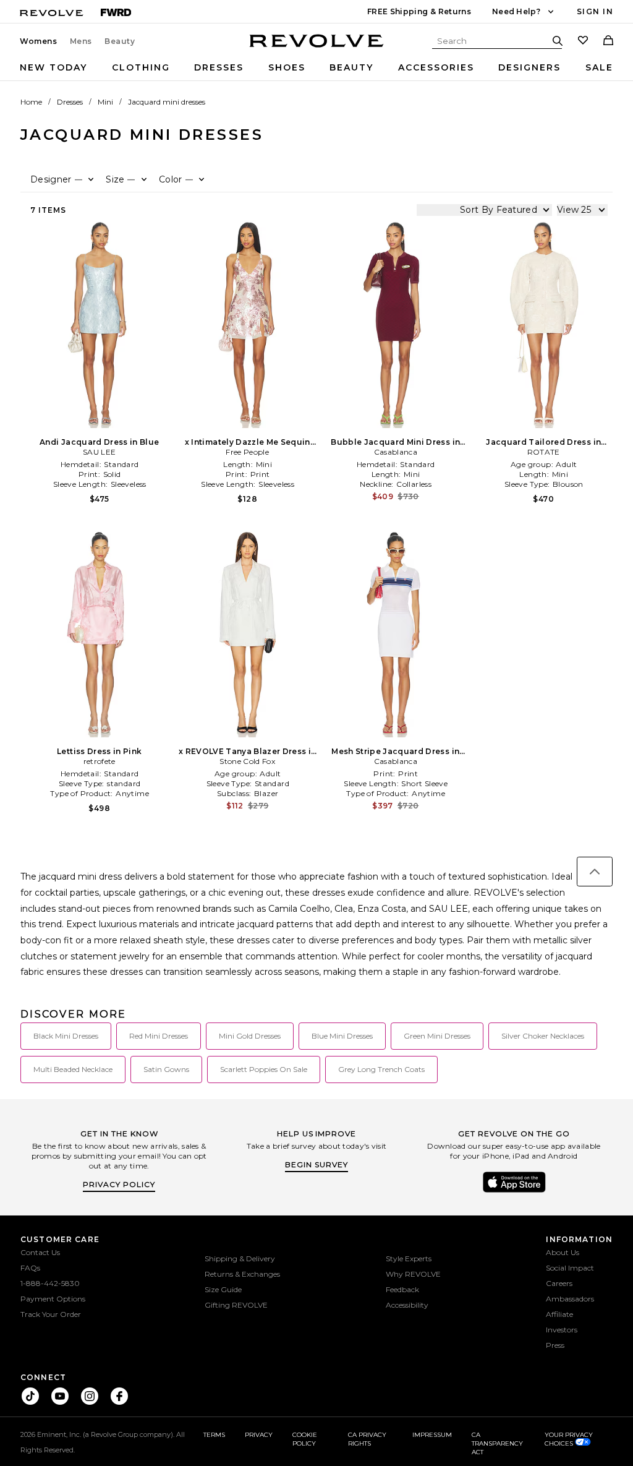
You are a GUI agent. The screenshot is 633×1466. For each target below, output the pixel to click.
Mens (81, 41)
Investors (561, 1329)
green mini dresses (437, 1035)
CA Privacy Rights (367, 1439)
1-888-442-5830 (50, 1283)
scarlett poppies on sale (263, 1069)
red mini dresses (158, 1035)
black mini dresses (65, 1035)
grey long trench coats (381, 1069)
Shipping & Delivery (240, 1258)
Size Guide (223, 1289)
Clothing (141, 67)
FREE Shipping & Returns (419, 11)
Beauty (119, 41)
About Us (562, 1252)
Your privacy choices (569, 1439)
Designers (529, 67)
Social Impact (570, 1267)
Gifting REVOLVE (236, 1305)
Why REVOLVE (413, 1274)
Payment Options (52, 1298)
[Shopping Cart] (608, 41)
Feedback (402, 1289)
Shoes (286, 67)
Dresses (219, 67)
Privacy (259, 1435)
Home (31, 101)
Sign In (595, 11)
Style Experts (408, 1258)
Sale (599, 67)
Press (555, 1345)
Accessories (436, 67)
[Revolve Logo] (317, 47)
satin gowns (166, 1069)
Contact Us (40, 1252)
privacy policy (119, 1184)
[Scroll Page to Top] (595, 871)
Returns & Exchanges (242, 1274)
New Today (53, 67)
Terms (214, 1435)
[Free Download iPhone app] (514, 1191)
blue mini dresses (342, 1035)
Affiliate (559, 1314)
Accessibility (407, 1305)
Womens (38, 41)
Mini (105, 101)
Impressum (432, 1435)
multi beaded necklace (73, 1069)
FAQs (30, 1267)
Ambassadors (570, 1298)
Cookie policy (304, 1439)
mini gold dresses (250, 1035)
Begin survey (316, 1164)
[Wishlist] (583, 41)
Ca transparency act (497, 1443)
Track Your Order (50, 1314)
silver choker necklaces (542, 1035)
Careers (559, 1283)
